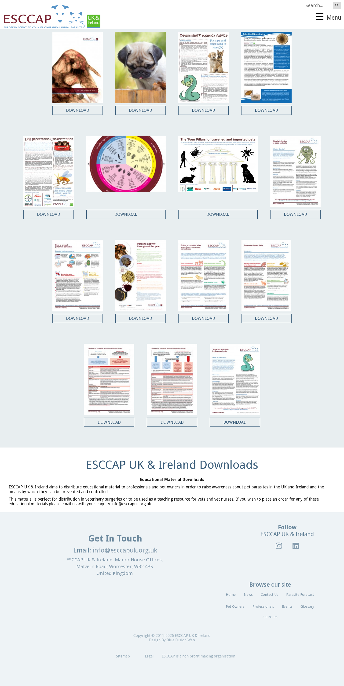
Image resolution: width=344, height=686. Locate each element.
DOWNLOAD (77, 110)
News (248, 594)
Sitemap (123, 656)
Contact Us (269, 594)
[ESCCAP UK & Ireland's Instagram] (279, 546)
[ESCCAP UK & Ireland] (50, 14)
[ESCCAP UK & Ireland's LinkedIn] (295, 546)
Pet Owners (235, 606)
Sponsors (270, 617)
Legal (149, 656)
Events (287, 606)
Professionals (263, 606)
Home (231, 594)
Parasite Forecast (300, 594)
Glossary (307, 606)
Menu (333, 17)
